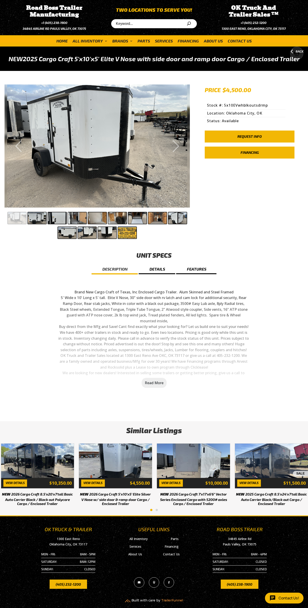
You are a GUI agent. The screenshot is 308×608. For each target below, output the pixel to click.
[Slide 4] (77, 218)
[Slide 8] (157, 218)
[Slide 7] (137, 218)
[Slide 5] (97, 218)
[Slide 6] (117, 218)
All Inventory (88, 41)
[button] (151, 510)
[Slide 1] (17, 218)
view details (14, 483)
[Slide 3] (57, 218)
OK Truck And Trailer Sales (253, 11)
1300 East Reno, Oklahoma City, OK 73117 (254, 28)
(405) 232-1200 (68, 584)
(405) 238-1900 (239, 584)
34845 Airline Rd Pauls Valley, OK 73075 (54, 28)
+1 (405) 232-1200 (254, 23)
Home (62, 41)
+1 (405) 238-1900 (54, 23)
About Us (213, 41)
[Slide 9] (177, 218)
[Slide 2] (37, 218)
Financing (188, 41)
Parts (144, 41)
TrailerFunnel (172, 600)
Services (164, 41)
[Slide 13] (127, 233)
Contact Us (240, 41)
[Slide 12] (107, 233)
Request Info (249, 136)
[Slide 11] (87, 233)
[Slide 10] (67, 233)
